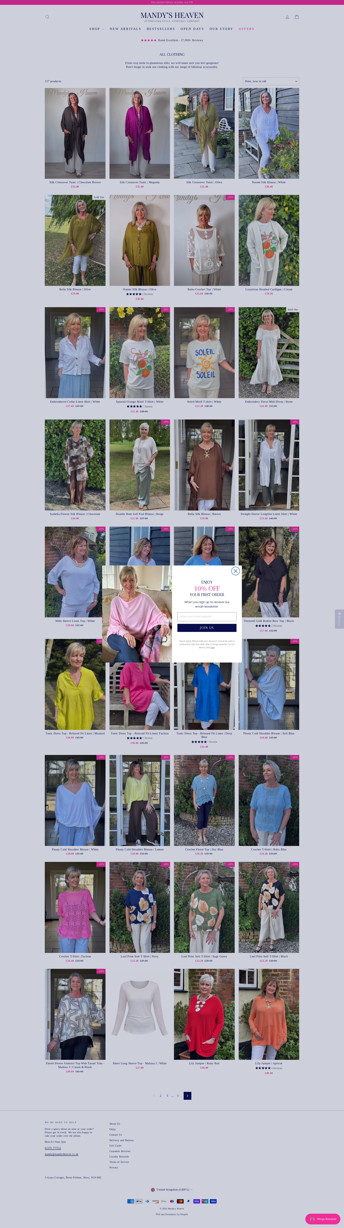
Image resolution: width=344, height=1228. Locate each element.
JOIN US (207, 628)
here (213, 647)
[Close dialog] (235, 571)
